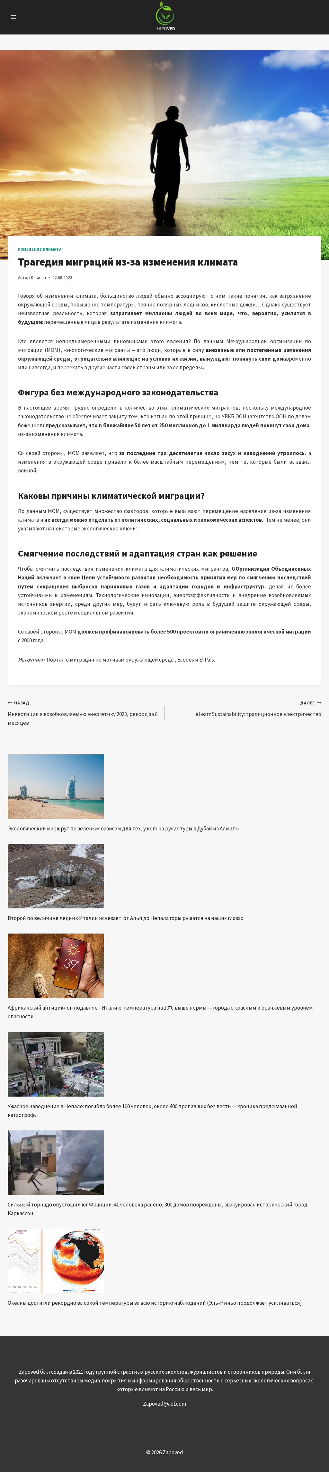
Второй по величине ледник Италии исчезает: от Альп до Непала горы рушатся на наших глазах (125, 918)
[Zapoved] (165, 17)
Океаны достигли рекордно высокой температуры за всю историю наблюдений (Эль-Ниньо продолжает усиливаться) (155, 1302)
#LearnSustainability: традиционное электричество (258, 709)
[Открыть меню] (14, 17)
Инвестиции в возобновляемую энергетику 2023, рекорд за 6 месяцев (82, 713)
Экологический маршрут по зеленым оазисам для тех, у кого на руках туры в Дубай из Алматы (123, 828)
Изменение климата (39, 249)
